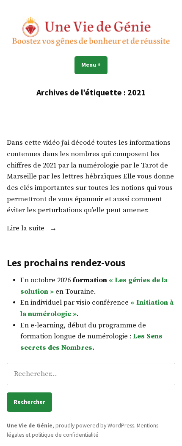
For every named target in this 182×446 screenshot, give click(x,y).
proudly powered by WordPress (94, 425)
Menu (94, 64)
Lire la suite (26, 228)
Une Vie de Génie (29, 425)
